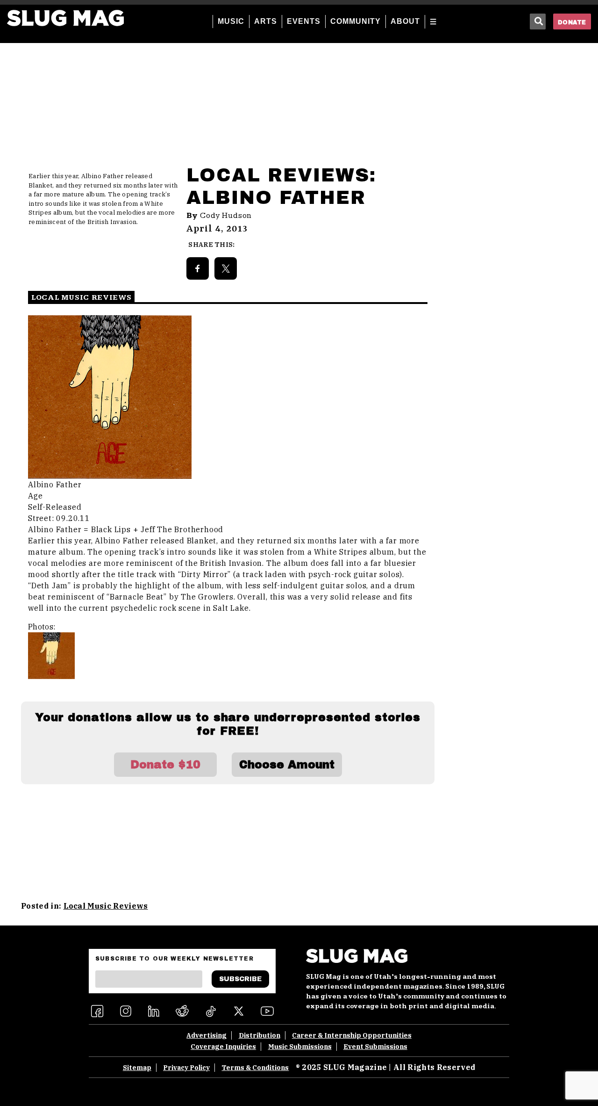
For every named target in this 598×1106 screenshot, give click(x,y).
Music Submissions (300, 1046)
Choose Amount (287, 765)
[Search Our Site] (538, 21)
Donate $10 (165, 765)
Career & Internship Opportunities (352, 1035)
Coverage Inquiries (223, 1046)
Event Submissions (375, 1046)
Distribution (259, 1035)
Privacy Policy (186, 1067)
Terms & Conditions (255, 1067)
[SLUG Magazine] (65, 18)
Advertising (206, 1035)
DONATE (572, 22)
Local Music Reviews (106, 906)
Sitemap (137, 1067)
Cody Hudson (226, 215)
